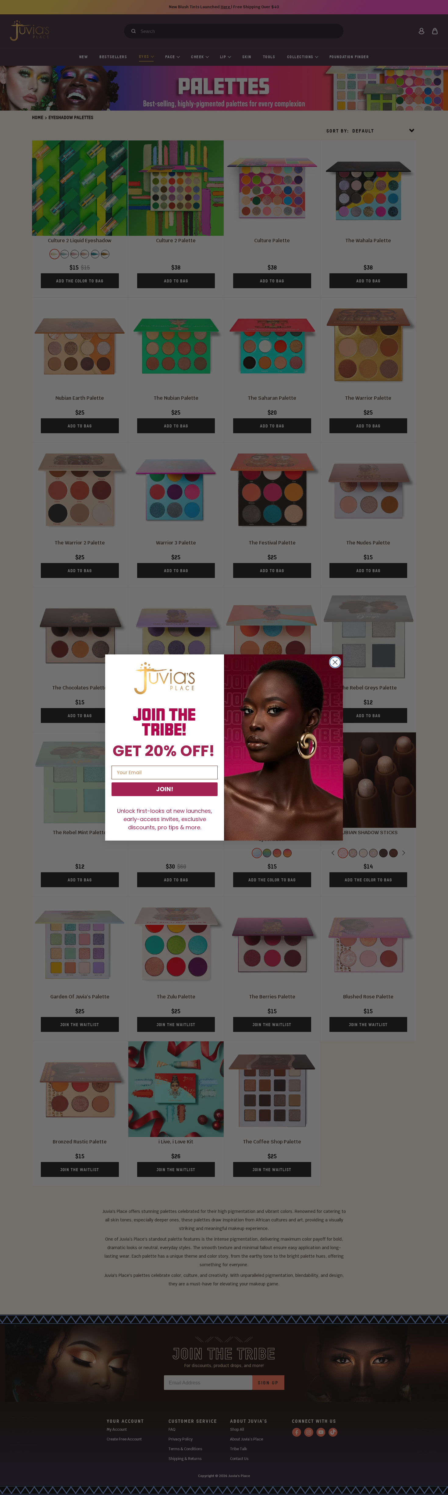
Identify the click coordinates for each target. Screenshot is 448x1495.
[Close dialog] (335, 662)
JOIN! (164, 789)
